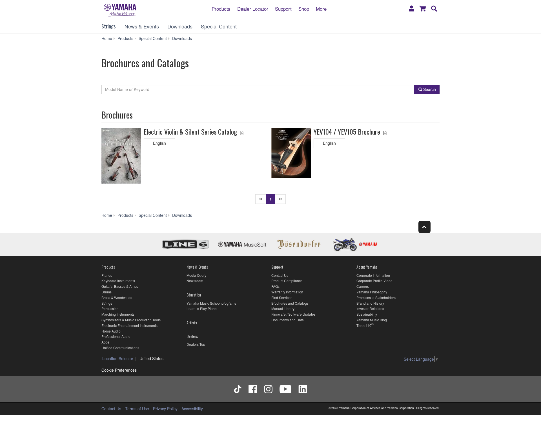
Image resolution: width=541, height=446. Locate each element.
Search (429, 89)
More (321, 8)
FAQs (275, 286)
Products (221, 8)
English (159, 143)
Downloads (179, 26)
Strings (108, 26)
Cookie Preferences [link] (119, 370)
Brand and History (370, 303)
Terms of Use (137, 408)
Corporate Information (373, 275)
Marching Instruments (117, 314)
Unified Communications (120, 347)
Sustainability (366, 314)
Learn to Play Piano (202, 308)
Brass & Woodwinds (116, 297)
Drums (106, 291)
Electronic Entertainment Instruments (129, 325)
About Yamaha (366, 267)
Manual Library (282, 308)
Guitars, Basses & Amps (119, 286)
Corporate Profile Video (374, 280)
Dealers (192, 336)
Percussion (110, 308)
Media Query (196, 275)
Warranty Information (287, 291)
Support (283, 8)
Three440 (363, 325)
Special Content (219, 26)
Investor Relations (370, 308)
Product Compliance (287, 280)
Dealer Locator (252, 8)
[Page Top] (424, 227)
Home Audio (111, 331)
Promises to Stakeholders (376, 297)
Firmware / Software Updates (293, 314)
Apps (105, 342)
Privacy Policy (165, 408)
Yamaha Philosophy (371, 291)
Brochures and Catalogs (290, 303)
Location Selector (117, 358)
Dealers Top (196, 344)
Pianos (106, 275)
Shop (303, 8)
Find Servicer (281, 297)
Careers (362, 286)
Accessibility (192, 408)
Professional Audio (115, 336)
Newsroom (195, 280)
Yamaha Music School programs (211, 303)
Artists (192, 322)
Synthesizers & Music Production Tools (131, 319)
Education (194, 295)
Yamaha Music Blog (371, 319)
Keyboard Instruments (118, 280)
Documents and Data (287, 319)
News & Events (142, 26)
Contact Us (279, 275)
